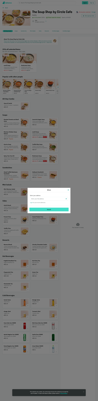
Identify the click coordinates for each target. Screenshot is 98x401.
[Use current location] (66, 199)
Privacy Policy (63, 393)
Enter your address (35, 195)
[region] (49, 392)
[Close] (68, 190)
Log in (31, 202)
